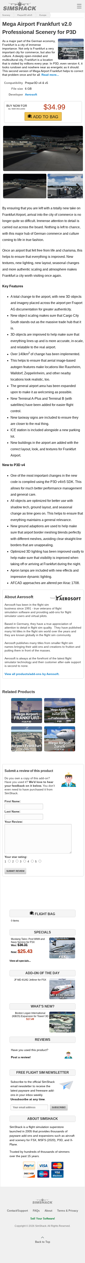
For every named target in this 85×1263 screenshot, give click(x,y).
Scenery (6, 15)
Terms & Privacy (67, 1210)
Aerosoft (31, 94)
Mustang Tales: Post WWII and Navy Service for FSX (28, 940)
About (48, 1210)
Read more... (50, 74)
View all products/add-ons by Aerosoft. (32, 674)
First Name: (13, 801)
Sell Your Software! (42, 1218)
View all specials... (20, 960)
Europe (42, 15)
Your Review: (14, 821)
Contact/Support (17, 1210)
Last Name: (12, 811)
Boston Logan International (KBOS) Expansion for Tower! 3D (30, 1014)
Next (77, 150)
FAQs (36, 1210)
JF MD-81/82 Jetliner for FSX (30, 979)
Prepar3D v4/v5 (24, 15)
